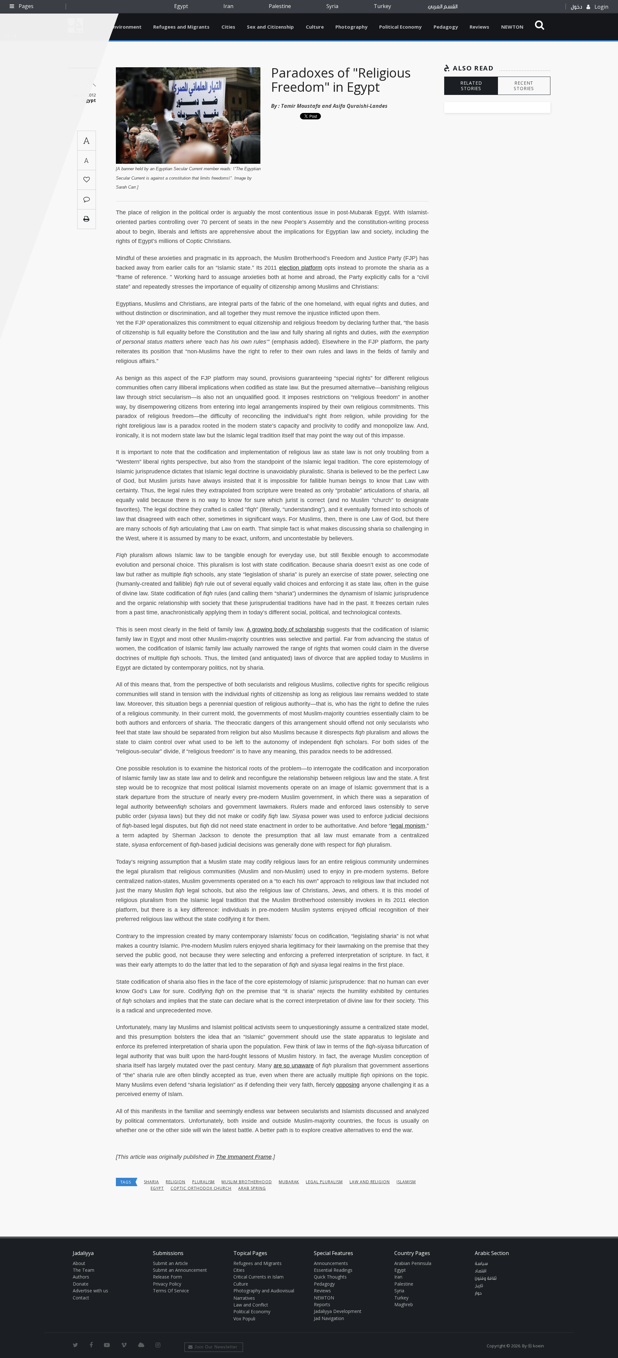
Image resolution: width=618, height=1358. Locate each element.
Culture (315, 26)
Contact (81, 1298)
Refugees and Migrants (181, 26)
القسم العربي (442, 7)
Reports (322, 1304)
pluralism (203, 1182)
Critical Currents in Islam (258, 1277)
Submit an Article (170, 1263)
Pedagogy (446, 26)
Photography (351, 26)
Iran (228, 6)
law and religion (370, 1182)
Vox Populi (244, 1319)
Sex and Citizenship (270, 26)
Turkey (382, 6)
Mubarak (289, 1182)
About (79, 1263)
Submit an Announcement (180, 1270)
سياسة (481, 1263)
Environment (126, 26)
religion (175, 1182)
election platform (300, 268)
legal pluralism (324, 1182)
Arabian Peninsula (412, 1263)
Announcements (331, 1263)
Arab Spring (252, 1188)
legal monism (408, 826)
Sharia (151, 1182)
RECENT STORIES (524, 85)
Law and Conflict (250, 1305)
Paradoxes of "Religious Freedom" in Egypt (341, 80)
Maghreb (403, 1304)
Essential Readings (333, 1270)
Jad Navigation (329, 1318)
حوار (478, 1293)
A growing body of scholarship (285, 629)
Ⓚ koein (536, 1346)
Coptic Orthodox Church (201, 1188)
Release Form (167, 1277)
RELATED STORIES (471, 85)
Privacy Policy (167, 1284)
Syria (332, 6)
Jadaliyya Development (337, 1311)
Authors (81, 1277)
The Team (83, 1270)
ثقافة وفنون (486, 1278)
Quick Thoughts (330, 1277)
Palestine (280, 6)
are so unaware (294, 1065)
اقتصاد (480, 1271)
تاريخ (479, 1285)
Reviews (479, 26)
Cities (228, 26)
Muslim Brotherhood (246, 1182)
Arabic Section (492, 1253)
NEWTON (512, 26)
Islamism (406, 1182)
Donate (81, 1284)
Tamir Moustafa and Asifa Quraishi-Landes (334, 105)
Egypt (181, 6)
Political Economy (400, 26)
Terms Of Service (171, 1291)
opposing (348, 1085)
